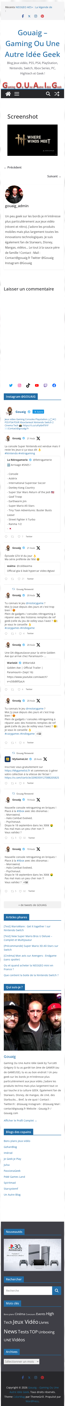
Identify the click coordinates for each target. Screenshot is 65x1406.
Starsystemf (11, 1188)
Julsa (7, 1164)
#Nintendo (11, 453)
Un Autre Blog (12, 1194)
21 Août (31, 438)
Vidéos (18, 1340)
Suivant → (54, 176)
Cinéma (20, 1314)
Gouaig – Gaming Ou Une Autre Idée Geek (32, 43)
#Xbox (20, 811)
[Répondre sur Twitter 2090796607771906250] (7, 579)
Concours (30, 1314)
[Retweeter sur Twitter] (13, 589)
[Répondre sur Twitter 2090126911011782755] (7, 838)
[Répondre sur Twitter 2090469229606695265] (7, 633)
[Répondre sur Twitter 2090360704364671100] (7, 783)
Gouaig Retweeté (25, 589)
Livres (44, 1322)
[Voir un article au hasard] (57, 93)
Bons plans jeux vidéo (17, 1141)
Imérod (8, 1153)
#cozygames (12, 628)
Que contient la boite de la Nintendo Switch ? (31, 975)
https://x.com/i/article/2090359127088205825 (32, 777)
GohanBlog (10, 1147)
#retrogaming (26, 453)
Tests (23, 1331)
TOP (34, 1332)
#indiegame (27, 628)
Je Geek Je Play (12, 1159)
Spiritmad (10, 1182)
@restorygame (35, 603)
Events (40, 1314)
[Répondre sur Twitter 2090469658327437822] (7, 689)
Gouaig (16, 438)
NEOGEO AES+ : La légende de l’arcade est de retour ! (34, 8)
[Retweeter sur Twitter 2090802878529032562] (13, 536)
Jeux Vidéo (25, 1321)
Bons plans (9, 1314)
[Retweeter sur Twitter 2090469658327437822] (13, 689)
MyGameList (20, 759)
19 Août (31, 799)
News (10, 1331)
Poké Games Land (14, 1176)
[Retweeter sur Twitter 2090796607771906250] (13, 579)
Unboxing (46, 1331)
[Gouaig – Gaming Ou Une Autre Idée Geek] (8, 93)
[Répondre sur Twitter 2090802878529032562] (7, 536)
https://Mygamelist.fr (17, 770)
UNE (7, 1339)
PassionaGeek (12, 1170)
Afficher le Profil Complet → (20, 1120)
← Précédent (12, 167)
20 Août (31, 595)
